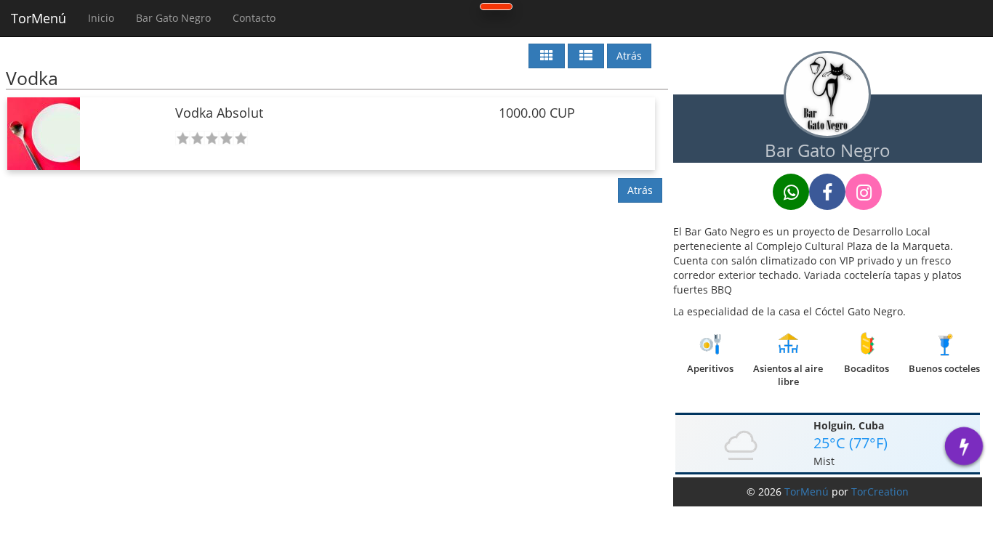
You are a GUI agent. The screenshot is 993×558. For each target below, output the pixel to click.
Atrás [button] (629, 55)
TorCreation (880, 491)
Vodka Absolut (219, 112)
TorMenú (38, 18)
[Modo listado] (586, 56)
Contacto (254, 18)
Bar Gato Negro (173, 18)
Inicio (101, 18)
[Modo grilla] (546, 56)
